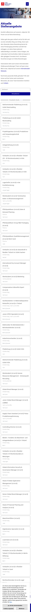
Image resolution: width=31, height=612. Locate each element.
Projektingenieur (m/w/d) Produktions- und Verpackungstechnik (15, 133)
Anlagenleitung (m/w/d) (10, 145)
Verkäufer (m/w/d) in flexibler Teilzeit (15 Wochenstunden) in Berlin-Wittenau (15, 553)
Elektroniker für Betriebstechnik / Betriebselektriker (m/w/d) (13, 326)
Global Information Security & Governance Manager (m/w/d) (12, 468)
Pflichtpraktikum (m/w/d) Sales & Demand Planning (13, 210)
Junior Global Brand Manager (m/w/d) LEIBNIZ (15, 401)
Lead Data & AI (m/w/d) (10, 540)
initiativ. (6, 83)
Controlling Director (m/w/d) (11, 427)
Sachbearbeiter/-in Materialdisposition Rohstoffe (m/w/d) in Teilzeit (15, 302)
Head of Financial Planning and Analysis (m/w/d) (12, 506)
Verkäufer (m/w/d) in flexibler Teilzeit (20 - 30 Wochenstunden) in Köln (15, 157)
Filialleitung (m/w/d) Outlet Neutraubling (11, 119)
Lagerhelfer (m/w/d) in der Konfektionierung (11, 184)
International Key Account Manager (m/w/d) (14, 264)
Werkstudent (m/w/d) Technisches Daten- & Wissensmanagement (14, 197)
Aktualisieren (15, 94)
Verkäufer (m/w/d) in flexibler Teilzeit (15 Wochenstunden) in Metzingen (12, 453)
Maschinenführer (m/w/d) (11, 518)
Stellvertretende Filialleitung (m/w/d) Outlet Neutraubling (14, 106)
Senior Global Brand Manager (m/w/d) (15, 494)
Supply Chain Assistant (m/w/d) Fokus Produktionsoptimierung (15, 415)
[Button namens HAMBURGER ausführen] (27, 4)
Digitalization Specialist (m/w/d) (13, 529)
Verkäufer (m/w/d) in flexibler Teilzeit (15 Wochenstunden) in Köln (14, 170)
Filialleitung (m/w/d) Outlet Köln (13, 349)
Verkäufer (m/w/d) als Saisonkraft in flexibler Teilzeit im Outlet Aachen (14, 251)
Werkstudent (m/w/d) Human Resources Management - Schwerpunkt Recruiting (15, 376)
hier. (11, 602)
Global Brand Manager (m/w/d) (12, 389)
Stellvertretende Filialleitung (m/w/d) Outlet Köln (14, 361)
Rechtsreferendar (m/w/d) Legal (13, 580)
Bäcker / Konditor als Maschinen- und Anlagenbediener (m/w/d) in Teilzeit (14, 439)
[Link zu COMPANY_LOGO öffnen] (6, 4)
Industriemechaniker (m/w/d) (12, 338)
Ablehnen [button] (21, 608)
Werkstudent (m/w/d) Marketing (13, 276)
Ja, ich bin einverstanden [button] (15, 605)
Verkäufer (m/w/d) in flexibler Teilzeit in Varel (12, 568)
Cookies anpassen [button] (9, 608)
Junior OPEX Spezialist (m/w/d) (13, 314)
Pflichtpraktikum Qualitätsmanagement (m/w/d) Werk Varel (15, 237)
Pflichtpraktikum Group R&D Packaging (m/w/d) (15, 224)
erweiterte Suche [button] (14, 100)
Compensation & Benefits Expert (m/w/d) (13, 288)
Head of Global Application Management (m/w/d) (11, 482)
